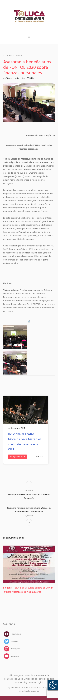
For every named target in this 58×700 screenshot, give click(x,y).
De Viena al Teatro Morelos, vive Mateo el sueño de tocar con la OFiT (24, 442)
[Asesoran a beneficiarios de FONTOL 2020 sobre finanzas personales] (29, 102)
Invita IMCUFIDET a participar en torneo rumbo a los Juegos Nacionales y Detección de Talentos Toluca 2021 (28, 592)
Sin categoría (12, 78)
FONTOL (31, 78)
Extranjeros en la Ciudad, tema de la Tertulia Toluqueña (29, 496)
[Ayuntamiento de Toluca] (29, 16)
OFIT (23, 428)
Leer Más (39, 457)
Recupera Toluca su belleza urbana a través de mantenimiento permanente (29, 509)
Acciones (15, 428)
